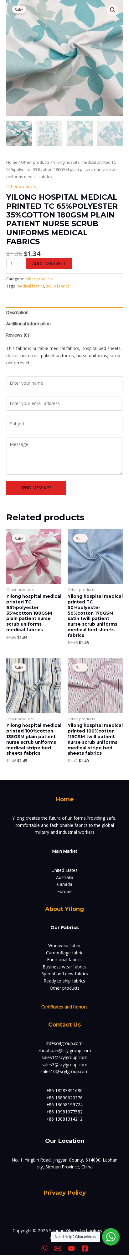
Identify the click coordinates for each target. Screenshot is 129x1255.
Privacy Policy (64, 1192)
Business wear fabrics (64, 967)
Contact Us (64, 1024)
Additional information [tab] (28, 324)
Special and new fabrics (64, 974)
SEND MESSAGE (36, 488)
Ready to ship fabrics (64, 981)
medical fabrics (30, 286)
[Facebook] (84, 1248)
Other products (35, 162)
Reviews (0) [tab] (17, 335)
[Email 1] (57, 1248)
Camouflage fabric (64, 953)
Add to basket (49, 263)
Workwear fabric (64, 945)
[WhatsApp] (44, 1248)
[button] (112, 10)
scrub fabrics (57, 286)
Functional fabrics (64, 959)
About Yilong (64, 908)
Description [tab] (17, 312)
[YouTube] (71, 1248)
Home (12, 162)
